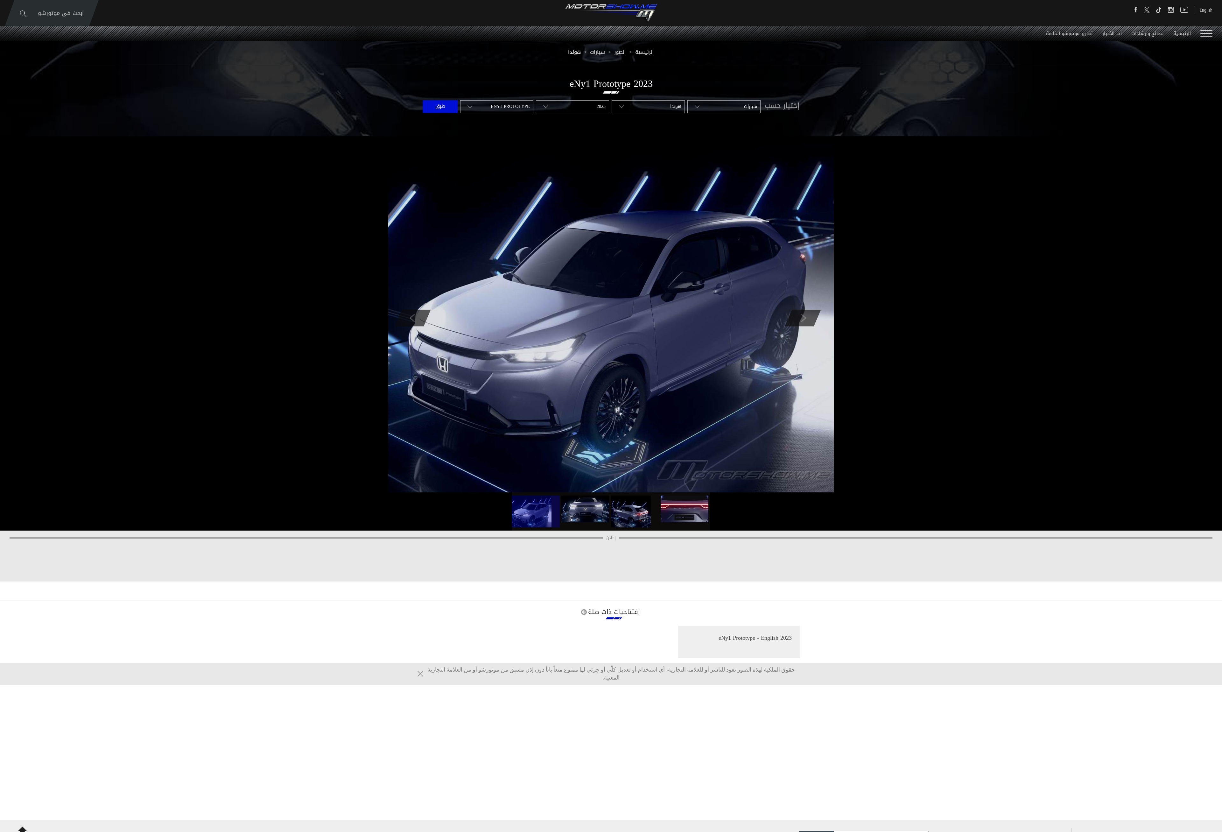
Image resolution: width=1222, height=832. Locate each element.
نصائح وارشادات (1147, 33)
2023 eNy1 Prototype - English (755, 637)
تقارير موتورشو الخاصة (1069, 33)
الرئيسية (1182, 33)
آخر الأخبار (1112, 33)
